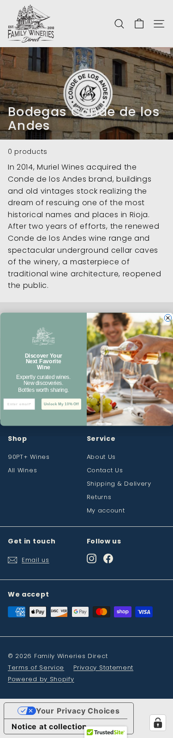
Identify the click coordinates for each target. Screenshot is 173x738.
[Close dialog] (167, 317)
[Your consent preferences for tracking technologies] (158, 723)
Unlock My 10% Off (60, 404)
